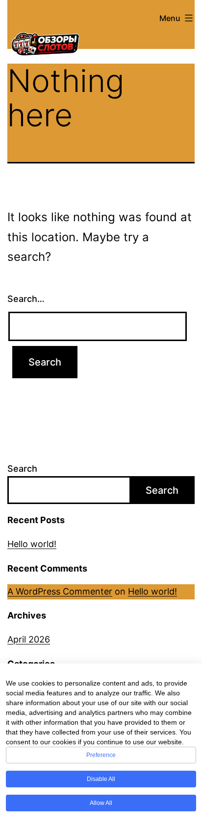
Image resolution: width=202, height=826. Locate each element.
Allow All (101, 803)
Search (22, 468)
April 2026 (28, 639)
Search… (26, 299)
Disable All (101, 779)
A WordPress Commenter (59, 591)
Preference (101, 755)
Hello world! (31, 544)
